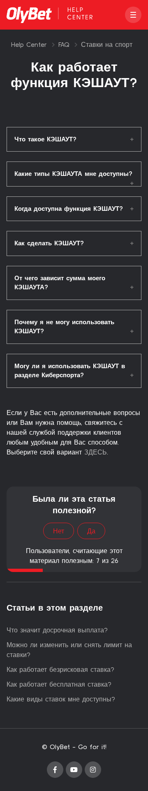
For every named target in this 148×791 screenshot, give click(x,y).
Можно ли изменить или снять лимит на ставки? (69, 649)
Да (91, 531)
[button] (133, 15)
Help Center (29, 44)
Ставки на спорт (106, 44)
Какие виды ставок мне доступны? (61, 699)
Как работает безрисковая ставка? (60, 669)
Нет (58, 531)
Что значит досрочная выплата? (57, 630)
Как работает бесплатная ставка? (59, 684)
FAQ (63, 44)
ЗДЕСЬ (95, 452)
